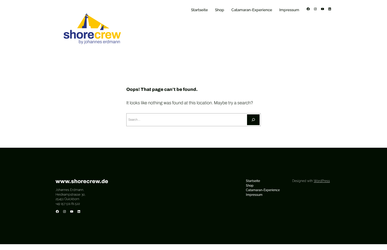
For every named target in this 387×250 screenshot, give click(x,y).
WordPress (322, 181)
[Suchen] (253, 119)
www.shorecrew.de (82, 181)
